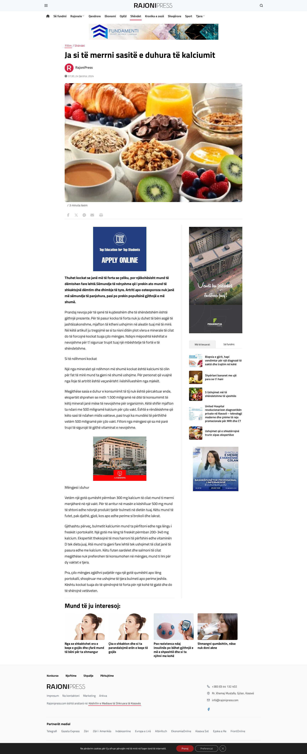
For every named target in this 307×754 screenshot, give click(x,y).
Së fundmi (59, 16)
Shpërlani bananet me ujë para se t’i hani (220, 377)
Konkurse (52, 675)
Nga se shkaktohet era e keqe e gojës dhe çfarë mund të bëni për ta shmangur (84, 648)
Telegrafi (52, 731)
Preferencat (206, 748)
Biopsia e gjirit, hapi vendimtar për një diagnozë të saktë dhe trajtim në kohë (223, 360)
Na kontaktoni (71, 696)
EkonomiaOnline (181, 731)
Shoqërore (174, 16)
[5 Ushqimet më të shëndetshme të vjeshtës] (195, 394)
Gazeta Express (70, 731)
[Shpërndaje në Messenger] (84, 215)
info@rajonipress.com (225, 700)
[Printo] (100, 215)
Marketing (89, 696)
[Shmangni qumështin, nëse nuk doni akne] (218, 626)
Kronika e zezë (154, 16)
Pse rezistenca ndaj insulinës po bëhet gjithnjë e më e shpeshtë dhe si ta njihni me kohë (173, 650)
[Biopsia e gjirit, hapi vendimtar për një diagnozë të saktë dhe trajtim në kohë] (195, 360)
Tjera (199, 16)
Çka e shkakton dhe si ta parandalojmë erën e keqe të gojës (128, 648)
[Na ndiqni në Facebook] (208, 710)
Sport (188, 16)
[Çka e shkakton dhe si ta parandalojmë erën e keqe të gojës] (129, 626)
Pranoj (185, 748)
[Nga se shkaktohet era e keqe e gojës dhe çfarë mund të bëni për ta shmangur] (85, 626)
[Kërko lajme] (261, 5)
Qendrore (95, 16)
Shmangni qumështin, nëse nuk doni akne (217, 646)
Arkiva (103, 696)
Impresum (53, 696)
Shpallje (88, 675)
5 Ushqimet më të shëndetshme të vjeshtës (220, 394)
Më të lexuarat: (202, 344)
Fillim (68, 45)
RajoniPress (84, 67)
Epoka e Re (219, 731)
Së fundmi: (229, 344)
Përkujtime (107, 675)
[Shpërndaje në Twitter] (76, 215)
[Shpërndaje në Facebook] (68, 215)
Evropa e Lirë (143, 731)
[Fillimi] (48, 16)
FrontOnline (238, 731)
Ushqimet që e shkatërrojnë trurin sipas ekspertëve (222, 433)
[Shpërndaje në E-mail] (92, 215)
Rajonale (76, 16)
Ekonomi (110, 16)
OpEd (123, 16)
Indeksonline (123, 731)
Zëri (86, 731)
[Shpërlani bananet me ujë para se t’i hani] (195, 377)
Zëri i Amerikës (102, 731)
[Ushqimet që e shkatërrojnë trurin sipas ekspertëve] (195, 433)
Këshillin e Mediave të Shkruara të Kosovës (115, 703)
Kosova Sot (202, 731)
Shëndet (135, 16)
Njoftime (71, 675)
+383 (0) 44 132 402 (224, 686)
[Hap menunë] (46, 5)
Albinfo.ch (161, 731)
